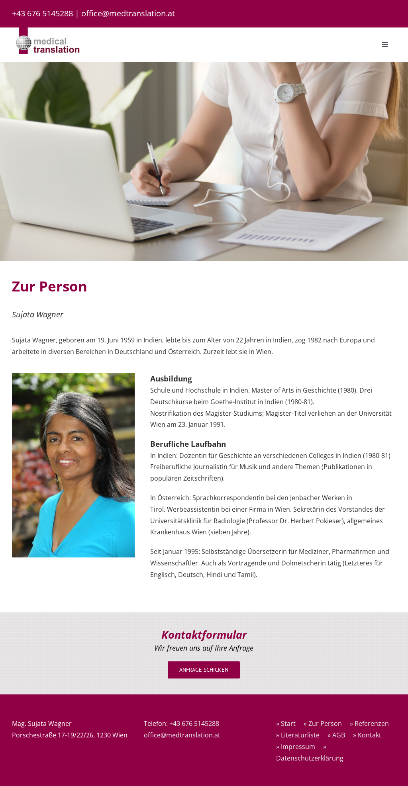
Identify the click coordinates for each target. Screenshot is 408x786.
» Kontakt (367, 735)
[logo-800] (48, 30)
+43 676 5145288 (42, 13)
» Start (286, 723)
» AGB (336, 735)
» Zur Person (323, 723)
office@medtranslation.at (128, 13)
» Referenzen (369, 723)
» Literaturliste (298, 735)
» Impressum (295, 746)
